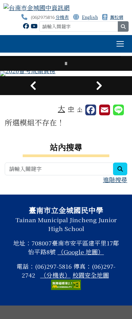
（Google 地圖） (81, 252)
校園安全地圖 (90, 275)
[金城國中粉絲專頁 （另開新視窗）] (26, 26)
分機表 (62, 17)
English (90, 17)
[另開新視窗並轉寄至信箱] (104, 110)
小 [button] (79, 109)
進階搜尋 (115, 179)
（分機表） (55, 275)
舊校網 (116, 17)
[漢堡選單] (120, 43)
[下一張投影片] (99, 85)
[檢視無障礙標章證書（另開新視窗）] (66, 284)
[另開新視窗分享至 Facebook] (90, 110)
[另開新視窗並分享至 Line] (118, 110)
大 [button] (61, 108)
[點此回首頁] (66, 73)
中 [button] (71, 109)
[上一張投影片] (33, 85)
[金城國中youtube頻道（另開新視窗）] (34, 26)
